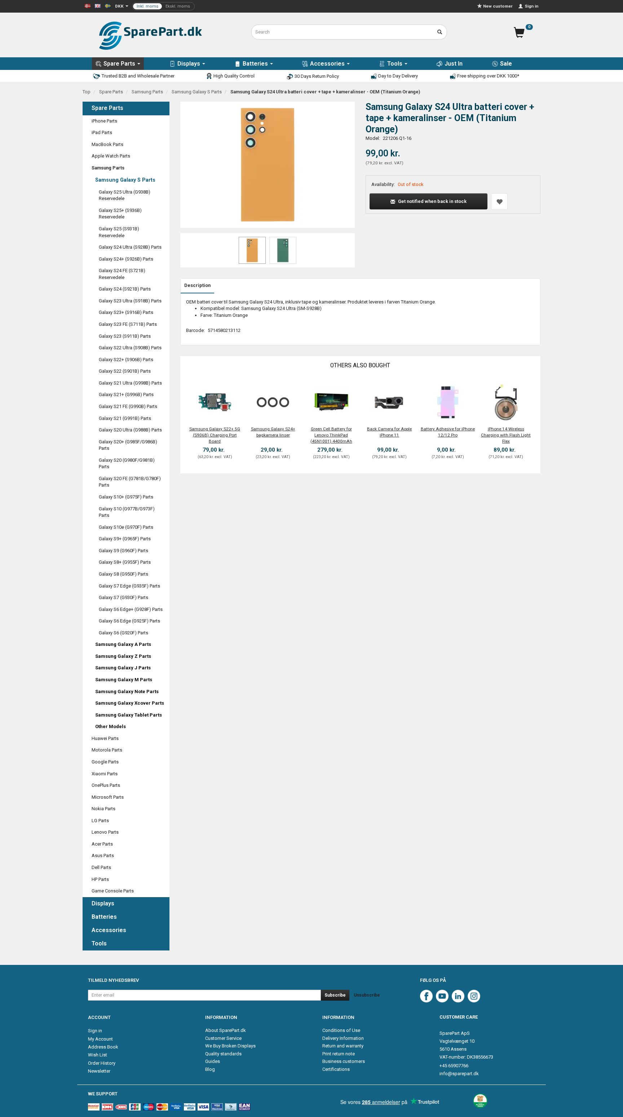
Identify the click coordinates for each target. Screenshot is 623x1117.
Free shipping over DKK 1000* (487, 76)
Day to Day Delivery (397, 76)
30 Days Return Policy (316, 76)
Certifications (336, 1069)
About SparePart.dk (225, 1030)
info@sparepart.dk (459, 1073)
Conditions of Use (341, 1030)
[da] (88, 5)
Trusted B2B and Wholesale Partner (137, 76)
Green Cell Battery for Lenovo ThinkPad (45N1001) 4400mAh (331, 434)
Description (197, 285)
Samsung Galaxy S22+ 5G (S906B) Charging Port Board (214, 434)
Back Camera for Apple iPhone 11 (389, 432)
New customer (498, 6)
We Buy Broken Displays (230, 1046)
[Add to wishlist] (499, 201)
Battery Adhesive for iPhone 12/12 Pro (448, 432)
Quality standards (223, 1053)
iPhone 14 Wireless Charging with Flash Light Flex (506, 434)
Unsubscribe (367, 995)
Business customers (343, 1061)
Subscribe (335, 995)
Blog (210, 1069)
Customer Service (223, 1038)
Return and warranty (342, 1046)
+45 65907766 (453, 1065)
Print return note (338, 1053)
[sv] (108, 5)
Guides (212, 1061)
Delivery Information (343, 1038)
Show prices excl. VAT (163, 6)
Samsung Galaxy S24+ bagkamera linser (273, 432)
